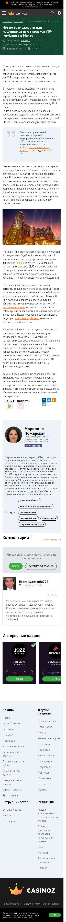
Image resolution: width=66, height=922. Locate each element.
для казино (17, 262)
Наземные (44, 749)
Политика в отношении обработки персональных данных (46, 834)
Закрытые (8, 729)
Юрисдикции (45, 761)
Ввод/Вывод (45, 726)
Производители (47, 721)
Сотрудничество (12, 809)
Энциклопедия (11, 795)
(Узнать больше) (24, 917)
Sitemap (42, 867)
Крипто (42, 732)
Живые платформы (49, 738)
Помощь (42, 847)
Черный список (11, 723)
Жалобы (42, 789)
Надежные (9, 740)
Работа (7, 815)
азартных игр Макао (27, 318)
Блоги (41, 784)
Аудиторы (43, 772)
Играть (20, 679)
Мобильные (44, 778)
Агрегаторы (44, 744)
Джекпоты (9, 735)
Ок (54, 915)
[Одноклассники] (54, 400)
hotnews (25, 40)
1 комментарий (14, 49)
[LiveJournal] (44, 400)
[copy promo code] (24, 672)
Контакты (43, 852)
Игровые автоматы (14, 746)
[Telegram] (44, 404)
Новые (6, 717)
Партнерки (9, 821)
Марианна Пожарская (35, 431)
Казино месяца (46, 755)
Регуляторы (45, 767)
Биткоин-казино (12, 789)
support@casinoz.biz (31, 6)
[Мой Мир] (49, 400)
